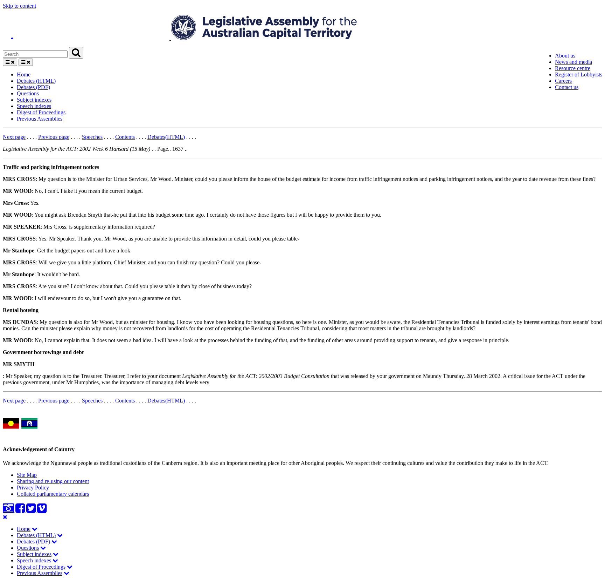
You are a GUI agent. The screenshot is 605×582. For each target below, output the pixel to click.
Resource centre (572, 68)
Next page (14, 137)
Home (23, 74)
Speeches (92, 137)
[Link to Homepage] (302, 28)
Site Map (27, 475)
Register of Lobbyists (578, 74)
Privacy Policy (33, 487)
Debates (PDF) (33, 87)
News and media (573, 62)
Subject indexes (34, 100)
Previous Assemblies (39, 119)
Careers (563, 81)
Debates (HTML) (36, 81)
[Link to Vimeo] (42, 510)
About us (565, 56)
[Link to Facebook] (20, 510)
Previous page (53, 137)
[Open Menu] (10, 62)
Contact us (566, 87)
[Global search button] (76, 53)
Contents (125, 137)
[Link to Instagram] (9, 510)
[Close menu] (5, 517)
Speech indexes (34, 106)
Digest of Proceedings (41, 112)
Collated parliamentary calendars (53, 494)
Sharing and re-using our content (53, 481)
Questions (28, 93)
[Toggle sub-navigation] (34, 529)
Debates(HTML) (166, 137)
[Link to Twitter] (31, 510)
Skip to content (19, 6)
